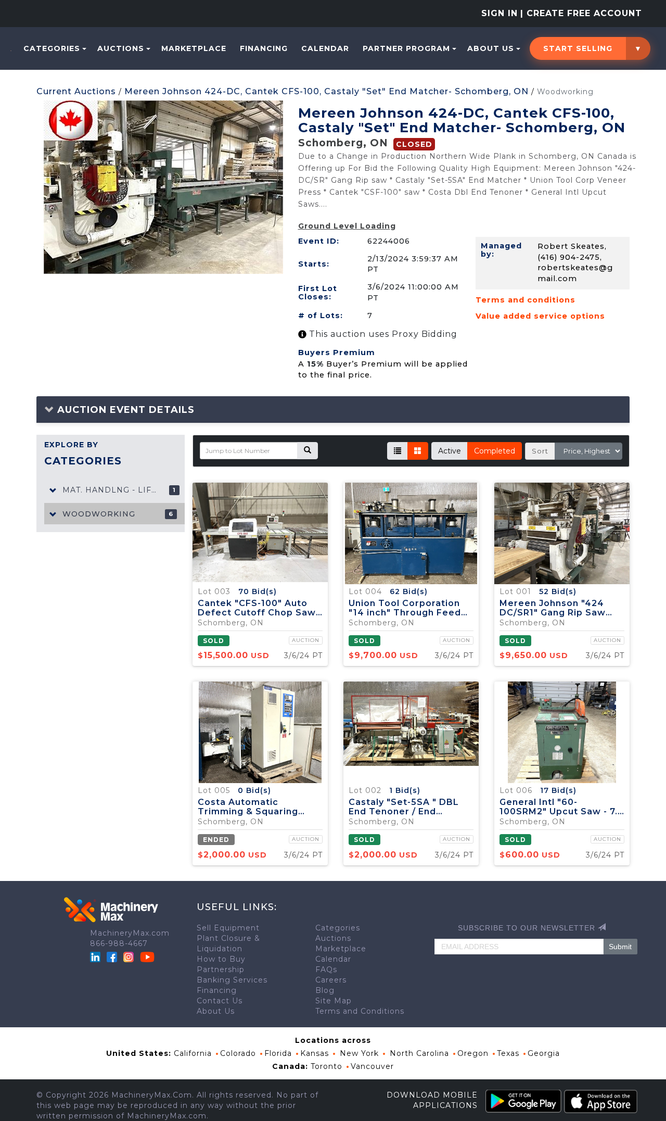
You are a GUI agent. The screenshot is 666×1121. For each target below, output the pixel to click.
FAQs (326, 969)
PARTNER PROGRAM (406, 48)
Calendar (325, 48)
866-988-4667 (119, 943)
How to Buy (221, 959)
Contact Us (219, 1000)
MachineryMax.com (130, 933)
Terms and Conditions (359, 1011)
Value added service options (540, 316)
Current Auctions (76, 91)
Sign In (499, 13)
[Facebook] (112, 956)
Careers (331, 980)
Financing (264, 48)
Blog (325, 990)
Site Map (333, 1000)
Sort (540, 451)
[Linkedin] (96, 956)
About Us (490, 48)
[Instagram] (129, 956)
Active (449, 451)
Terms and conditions (525, 300)
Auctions (120, 48)
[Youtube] (147, 956)
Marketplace (193, 48)
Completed (494, 451)
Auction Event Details (124, 409)
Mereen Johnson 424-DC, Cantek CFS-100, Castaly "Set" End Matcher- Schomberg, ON (326, 91)
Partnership (221, 969)
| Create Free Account (581, 13)
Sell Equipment (228, 928)
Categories (51, 48)
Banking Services (232, 980)
